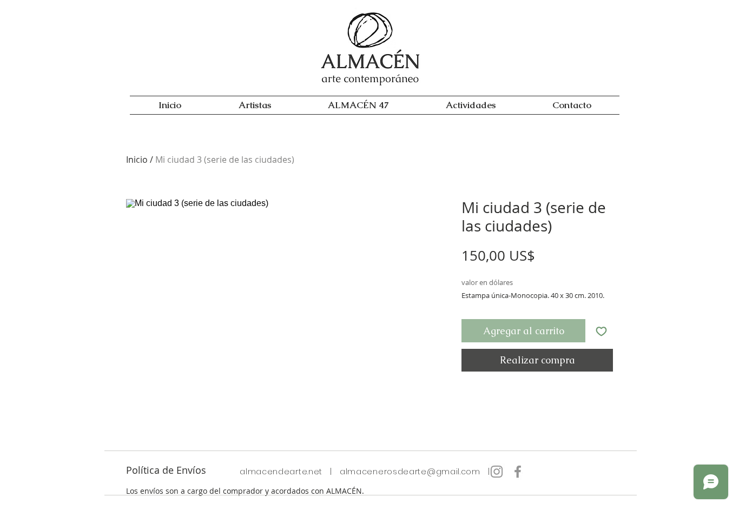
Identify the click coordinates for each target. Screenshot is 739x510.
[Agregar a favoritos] (601, 330)
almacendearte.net (281, 471)
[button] (470, 105)
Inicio (137, 159)
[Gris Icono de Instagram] (497, 471)
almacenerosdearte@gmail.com (410, 471)
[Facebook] (518, 471)
